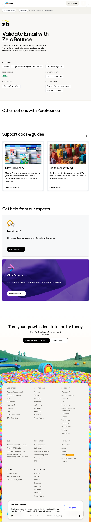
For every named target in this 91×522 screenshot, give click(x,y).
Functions (65, 423)
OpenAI (37, 392)
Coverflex (37, 408)
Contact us (65, 445)
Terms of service (13, 476)
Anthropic (38, 405)
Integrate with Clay (68, 458)
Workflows (65, 420)
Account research (14, 395)
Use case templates (42, 451)
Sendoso (37, 402)
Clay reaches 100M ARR (16, 451)
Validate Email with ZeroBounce (42, 10)
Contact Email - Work (11, 86)
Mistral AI (37, 415)
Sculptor (64, 398)
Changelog (65, 433)
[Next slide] (86, 136)
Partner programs (41, 455)
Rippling (37, 411)
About (63, 448)
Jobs (63, 455)
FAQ (35, 461)
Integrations (66, 427)
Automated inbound (15, 392)
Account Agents (67, 395)
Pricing (64, 430)
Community (38, 458)
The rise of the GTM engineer (18, 445)
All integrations (9, 10)
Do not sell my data (14, 480)
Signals (64, 417)
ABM (8, 398)
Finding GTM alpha (14, 448)
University (38, 448)
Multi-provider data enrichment (68, 409)
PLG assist (11, 402)
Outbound (11, 411)
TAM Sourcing (12, 418)
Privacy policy (12, 473)
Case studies (39, 418)
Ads (62, 402)
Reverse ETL (11, 408)
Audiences (65, 414)
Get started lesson (41, 445)
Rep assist (11, 405)
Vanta (36, 395)
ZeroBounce (23, 10)
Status (64, 461)
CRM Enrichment (13, 415)
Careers (64, 451)
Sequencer (65, 405)
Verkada (37, 398)
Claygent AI (65, 392)
